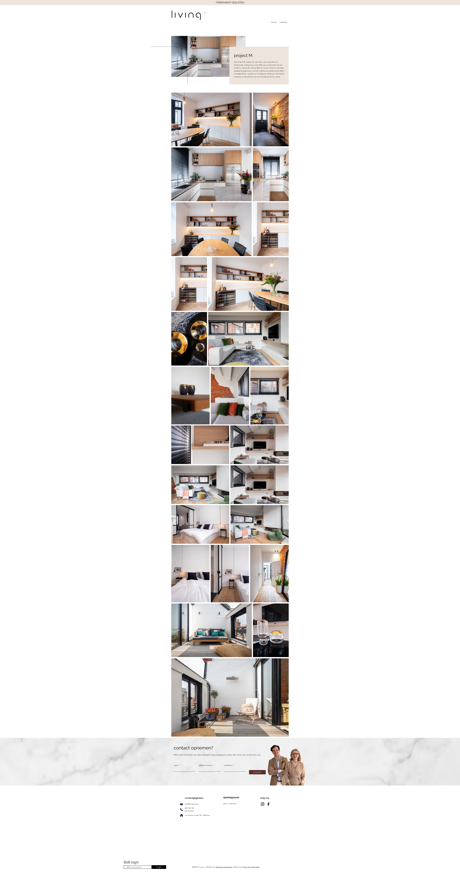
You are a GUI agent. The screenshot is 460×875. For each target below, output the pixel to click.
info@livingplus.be (191, 804)
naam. (176, 765)
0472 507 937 (190, 808)
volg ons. (265, 797)
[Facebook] (268, 804)
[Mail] (181, 804)
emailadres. (228, 765)
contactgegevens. (194, 797)
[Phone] (181, 809)
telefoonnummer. (205, 765)
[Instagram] (262, 804)
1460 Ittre (206, 815)
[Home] (181, 815)
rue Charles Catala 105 (193, 815)
